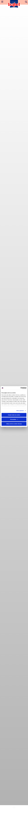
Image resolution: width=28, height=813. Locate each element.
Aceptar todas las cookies (14, 414)
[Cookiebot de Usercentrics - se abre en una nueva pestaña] (20, 388)
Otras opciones (20, 410)
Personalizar (13, 419)
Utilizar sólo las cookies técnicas (14, 423)
